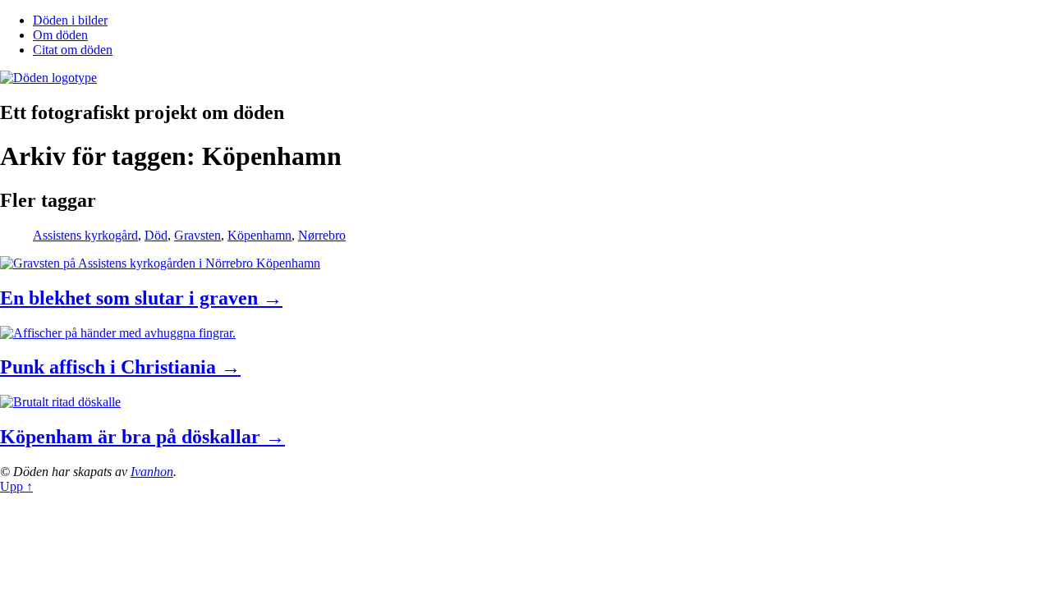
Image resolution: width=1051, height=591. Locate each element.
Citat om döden (72, 50)
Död (156, 235)
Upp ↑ (16, 486)
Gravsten (197, 235)
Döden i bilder (70, 20)
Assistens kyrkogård (85, 235)
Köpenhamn (259, 235)
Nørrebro (322, 235)
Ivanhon (152, 472)
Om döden (60, 35)
